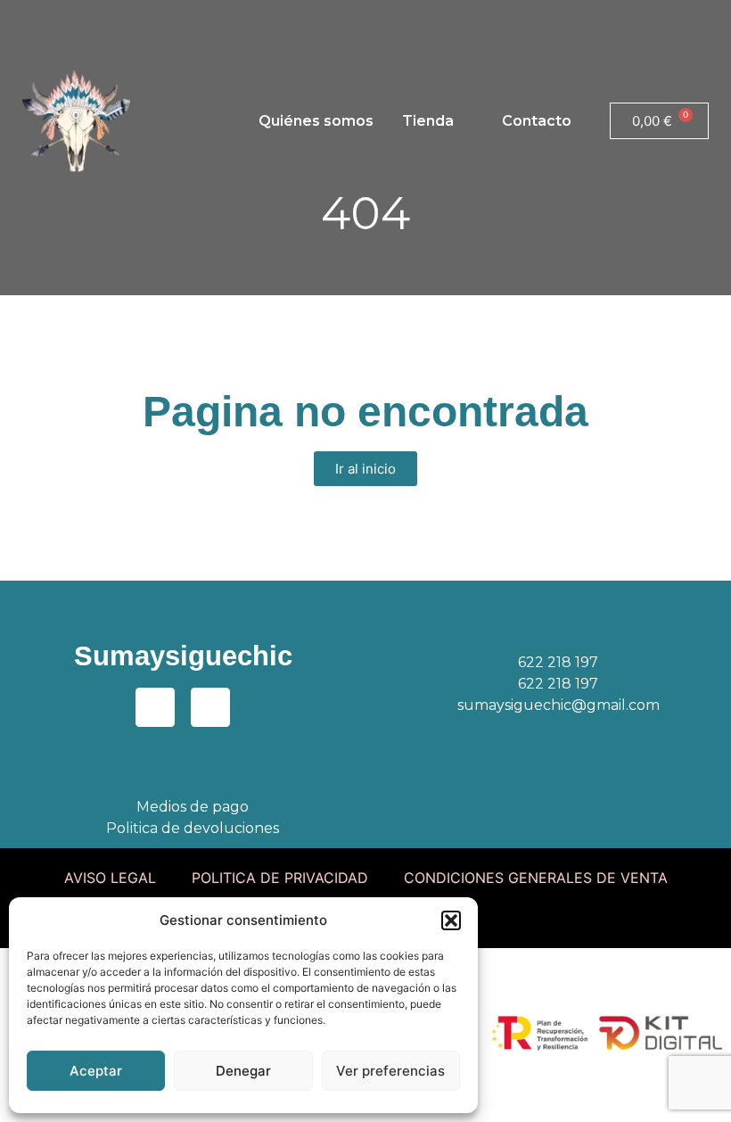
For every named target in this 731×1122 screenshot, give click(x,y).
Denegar (243, 1070)
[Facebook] (31, 22)
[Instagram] (80, 22)
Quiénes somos (316, 120)
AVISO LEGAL (110, 878)
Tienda (428, 120)
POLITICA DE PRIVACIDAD (280, 878)
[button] (451, 920)
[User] (129, 22)
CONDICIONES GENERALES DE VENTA (536, 878)
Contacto (536, 120)
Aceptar (96, 1070)
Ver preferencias (390, 1070)
